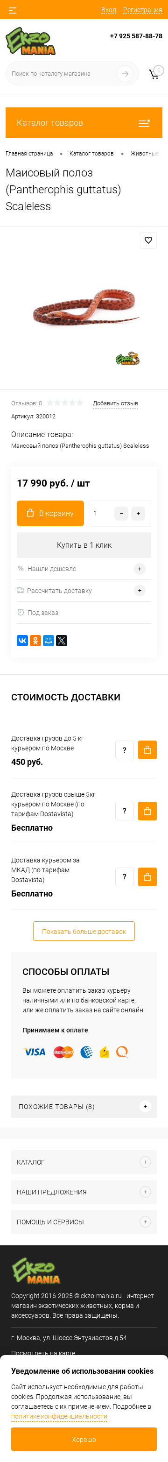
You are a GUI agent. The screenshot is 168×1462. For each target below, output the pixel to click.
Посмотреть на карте (43, 1353)
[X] (61, 640)
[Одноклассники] (35, 640)
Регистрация (142, 10)
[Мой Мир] (48, 640)
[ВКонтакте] (22, 640)
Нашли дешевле (52, 568)
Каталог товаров (50, 122)
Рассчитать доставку (59, 590)
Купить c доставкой (147, 750)
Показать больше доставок (84, 931)
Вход (108, 10)
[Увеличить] (84, 309)
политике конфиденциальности (59, 1416)
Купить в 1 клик (84, 545)
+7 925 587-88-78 (136, 36)
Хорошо (84, 1439)
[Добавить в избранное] (148, 240)
